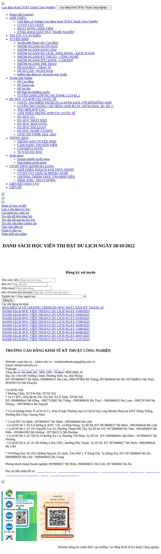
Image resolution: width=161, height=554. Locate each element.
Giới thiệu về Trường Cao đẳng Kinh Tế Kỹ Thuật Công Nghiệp (57, 21)
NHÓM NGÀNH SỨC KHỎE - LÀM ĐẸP (45, 60)
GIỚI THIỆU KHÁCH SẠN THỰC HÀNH (45, 169)
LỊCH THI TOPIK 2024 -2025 (36, 134)
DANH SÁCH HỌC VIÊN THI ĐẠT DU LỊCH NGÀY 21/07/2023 (46, 339)
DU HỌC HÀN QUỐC (32, 123)
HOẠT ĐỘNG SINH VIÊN (35, 28)
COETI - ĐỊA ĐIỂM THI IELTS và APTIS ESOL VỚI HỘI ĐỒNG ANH (64, 102)
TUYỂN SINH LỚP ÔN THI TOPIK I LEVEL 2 (48, 95)
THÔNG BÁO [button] (18, 138)
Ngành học (8, 296)
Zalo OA (9, 521)
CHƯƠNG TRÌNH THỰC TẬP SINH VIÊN (46, 176)
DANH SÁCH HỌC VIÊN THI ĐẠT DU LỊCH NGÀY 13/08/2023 (46, 328)
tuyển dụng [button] (16, 155)
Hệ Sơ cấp (23, 88)
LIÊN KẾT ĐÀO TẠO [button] (24, 183)
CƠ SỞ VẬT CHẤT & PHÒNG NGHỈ (42, 173)
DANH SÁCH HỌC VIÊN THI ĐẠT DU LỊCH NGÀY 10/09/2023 (46, 314)
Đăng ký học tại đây (14, 205)
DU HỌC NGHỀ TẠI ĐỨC (35, 130)
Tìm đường (9, 498)
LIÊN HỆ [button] (15, 187)
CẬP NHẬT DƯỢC (30, 148)
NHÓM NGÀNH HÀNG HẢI (36, 49)
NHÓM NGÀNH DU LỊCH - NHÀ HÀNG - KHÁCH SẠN (56, 53)
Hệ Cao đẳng (25, 81)
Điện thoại (8, 288)
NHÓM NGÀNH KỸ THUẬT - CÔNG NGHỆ (48, 56)
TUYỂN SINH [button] (19, 39)
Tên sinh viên (10, 280)
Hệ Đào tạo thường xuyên (33, 92)
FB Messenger (9, 509)
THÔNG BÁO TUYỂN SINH (36, 141)
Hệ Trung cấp (25, 85)
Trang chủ (21, 14)
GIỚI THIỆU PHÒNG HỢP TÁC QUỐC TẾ (46, 113)
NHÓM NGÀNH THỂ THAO (37, 63)
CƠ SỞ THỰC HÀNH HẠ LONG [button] (31, 166)
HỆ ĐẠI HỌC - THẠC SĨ (34, 67)
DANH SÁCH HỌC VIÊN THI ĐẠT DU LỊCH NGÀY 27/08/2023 (46, 321)
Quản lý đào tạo (11, 230)
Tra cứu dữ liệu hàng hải (17, 216)
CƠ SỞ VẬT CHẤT (30, 25)
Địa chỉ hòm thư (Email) (17, 292)
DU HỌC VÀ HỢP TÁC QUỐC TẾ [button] (32, 99)
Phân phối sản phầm (14, 234)
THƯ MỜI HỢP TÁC (31, 109)
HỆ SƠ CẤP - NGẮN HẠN (35, 71)
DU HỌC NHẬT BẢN (32, 120)
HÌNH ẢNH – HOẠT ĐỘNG (36, 180)
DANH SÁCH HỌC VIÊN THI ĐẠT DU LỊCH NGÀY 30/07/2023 (46, 335)
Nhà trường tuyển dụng (31, 162)
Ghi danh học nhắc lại (15, 212)
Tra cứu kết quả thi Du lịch (18, 219)
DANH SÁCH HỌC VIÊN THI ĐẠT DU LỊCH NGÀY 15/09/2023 (46, 311)
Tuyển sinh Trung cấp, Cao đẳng (37, 42)
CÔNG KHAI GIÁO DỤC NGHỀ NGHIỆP (45, 32)
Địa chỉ (6, 284)
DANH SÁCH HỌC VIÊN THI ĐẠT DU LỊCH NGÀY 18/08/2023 (46, 325)
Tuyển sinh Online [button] (20, 78)
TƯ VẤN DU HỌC (30, 152)
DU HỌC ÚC (26, 116)
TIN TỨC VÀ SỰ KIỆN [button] (25, 35)
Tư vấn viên (9, 532)
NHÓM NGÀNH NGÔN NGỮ (37, 46)
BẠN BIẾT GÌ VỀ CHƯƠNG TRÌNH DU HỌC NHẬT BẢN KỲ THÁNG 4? (53, 307)
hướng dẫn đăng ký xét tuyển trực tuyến (42, 74)
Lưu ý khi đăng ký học (16, 209)
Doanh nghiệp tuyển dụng (33, 159)
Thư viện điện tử (12, 226)
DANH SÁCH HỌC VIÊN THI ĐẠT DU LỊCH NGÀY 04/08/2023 (46, 332)
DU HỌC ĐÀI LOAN (31, 127)
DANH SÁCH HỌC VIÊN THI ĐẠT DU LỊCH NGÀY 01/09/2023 (46, 318)
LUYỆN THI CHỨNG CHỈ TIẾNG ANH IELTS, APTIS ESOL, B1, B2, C (65, 106)
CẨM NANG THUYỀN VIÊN (37, 145)
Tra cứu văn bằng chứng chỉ (19, 223)
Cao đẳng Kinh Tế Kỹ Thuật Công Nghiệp (28, 7)
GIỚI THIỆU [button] (18, 18)
